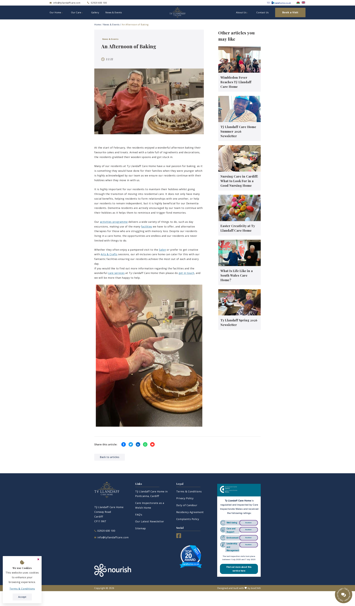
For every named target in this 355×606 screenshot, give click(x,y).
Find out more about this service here (238, 569)
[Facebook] (178, 537)
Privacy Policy (185, 498)
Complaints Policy (187, 519)
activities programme (114, 221)
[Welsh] (298, 2)
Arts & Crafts (109, 254)
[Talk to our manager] (343, 594)
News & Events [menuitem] (113, 12)
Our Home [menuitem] (55, 12)
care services (116, 273)
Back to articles (109, 457)
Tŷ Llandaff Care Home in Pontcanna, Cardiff (151, 494)
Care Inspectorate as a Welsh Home (149, 505)
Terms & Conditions (189, 491)
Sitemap (140, 528)
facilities (146, 226)
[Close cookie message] (38, 559)
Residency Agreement (190, 512)
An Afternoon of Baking (135, 24)
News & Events (111, 24)
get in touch (186, 273)
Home (97, 24)
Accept (22, 597)
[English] (303, 2)
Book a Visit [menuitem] (290, 12)
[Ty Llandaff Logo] (177, 12)
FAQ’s (138, 514)
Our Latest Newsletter (149, 521)
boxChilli (256, 588)
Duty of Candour (186, 505)
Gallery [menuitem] (95, 12)
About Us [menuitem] (241, 12)
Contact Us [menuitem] (262, 12)
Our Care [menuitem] (76, 12)
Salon (162, 249)
